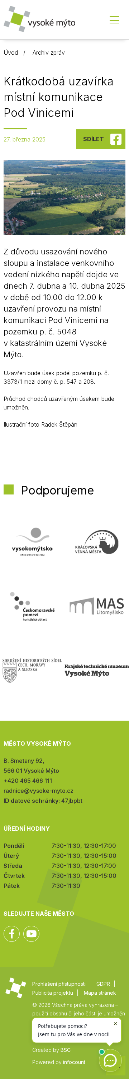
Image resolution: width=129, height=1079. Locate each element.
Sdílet (93, 139)
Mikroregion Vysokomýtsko (32, 542)
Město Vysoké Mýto (39, 21)
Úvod (11, 52)
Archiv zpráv (49, 52)
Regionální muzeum (96, 670)
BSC (66, 1050)
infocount (74, 1062)
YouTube (31, 934)
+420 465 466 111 (28, 780)
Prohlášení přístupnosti (59, 984)
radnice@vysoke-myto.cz (38, 790)
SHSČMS (32, 670)
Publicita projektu (52, 993)
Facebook (12, 934)
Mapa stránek (100, 993)
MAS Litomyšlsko (96, 606)
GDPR (103, 984)
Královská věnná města (96, 542)
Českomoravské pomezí (32, 606)
